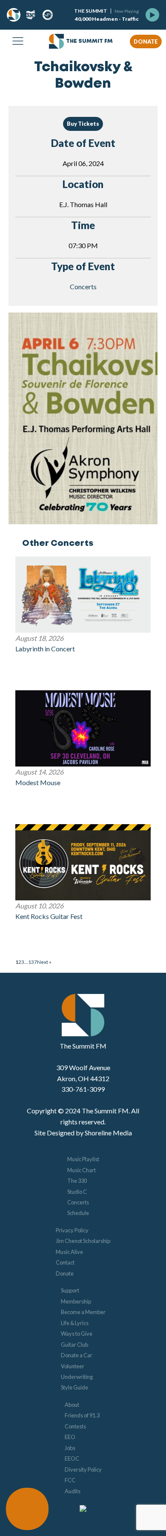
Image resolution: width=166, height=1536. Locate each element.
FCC (70, 1480)
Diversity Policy (83, 1469)
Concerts (83, 286)
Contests (75, 1426)
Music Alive (69, 1251)
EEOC (72, 1458)
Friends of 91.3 (82, 1415)
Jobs (70, 1448)
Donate (65, 1273)
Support (70, 1290)
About (72, 1404)
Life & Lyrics (75, 1323)
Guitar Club (74, 1344)
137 (32, 962)
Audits (72, 1491)
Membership (76, 1301)
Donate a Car (76, 1355)
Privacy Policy (72, 1230)
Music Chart (81, 1170)
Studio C (77, 1191)
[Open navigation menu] (18, 41)
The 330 (77, 1180)
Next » (44, 962)
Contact (65, 1262)
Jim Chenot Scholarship (83, 1240)
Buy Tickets (83, 123)
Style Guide (74, 1387)
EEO (70, 1437)
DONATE (146, 41)
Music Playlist (83, 1159)
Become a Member (83, 1312)
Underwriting (77, 1376)
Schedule (78, 1212)
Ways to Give (76, 1333)
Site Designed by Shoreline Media (83, 1133)
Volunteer (72, 1366)
